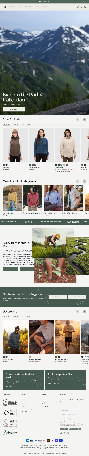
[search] (82, 7)
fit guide (43, 403)
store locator (44, 400)
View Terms (68, 424)
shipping (24, 406)
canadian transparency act (48, 418)
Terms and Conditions (60, 453)
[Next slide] (84, 119)
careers (43, 415)
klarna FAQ (25, 412)
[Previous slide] (77, 119)
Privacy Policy (40, 453)
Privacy (72, 424)
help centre (25, 403)
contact (24, 400)
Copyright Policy (50, 453)
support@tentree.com (75, 425)
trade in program (45, 406)
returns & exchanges (27, 409)
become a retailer (46, 409)
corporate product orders (48, 412)
